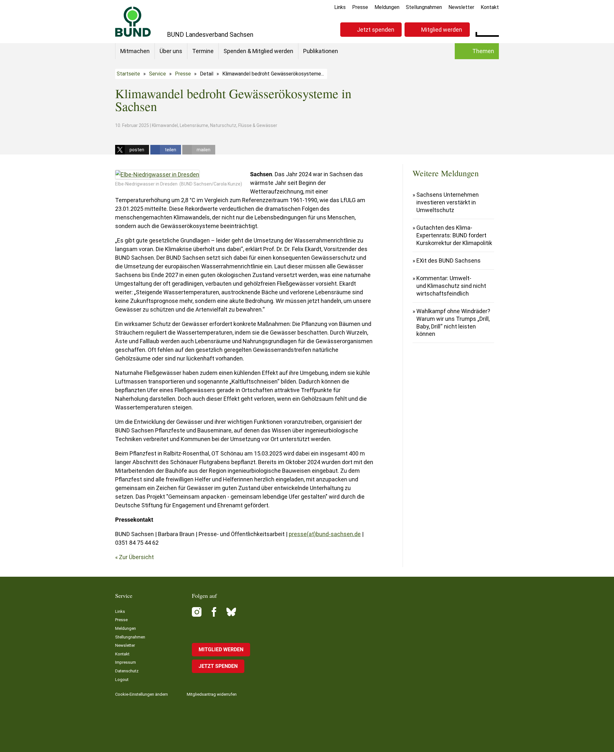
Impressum (125, 662)
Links (340, 7)
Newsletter (461, 7)
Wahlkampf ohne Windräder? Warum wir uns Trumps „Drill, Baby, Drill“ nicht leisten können (453, 322)
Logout (122, 679)
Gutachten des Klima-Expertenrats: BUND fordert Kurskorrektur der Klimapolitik (454, 235)
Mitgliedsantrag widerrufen (212, 694)
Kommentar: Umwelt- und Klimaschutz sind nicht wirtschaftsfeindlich (451, 286)
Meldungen (386, 7)
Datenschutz (126, 671)
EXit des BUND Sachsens (448, 260)
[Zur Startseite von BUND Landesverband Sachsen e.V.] (133, 21)
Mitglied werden (441, 29)
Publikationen (320, 51)
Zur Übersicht (136, 557)
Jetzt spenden (375, 29)
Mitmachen (135, 51)
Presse (360, 7)
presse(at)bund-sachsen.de (325, 534)
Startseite (128, 74)
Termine (203, 51)
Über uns (171, 51)
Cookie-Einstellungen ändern (141, 694)
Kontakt (490, 7)
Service (157, 74)
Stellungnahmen (424, 7)
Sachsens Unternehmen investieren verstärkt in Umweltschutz (447, 202)
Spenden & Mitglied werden (258, 51)
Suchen (494, 29)
